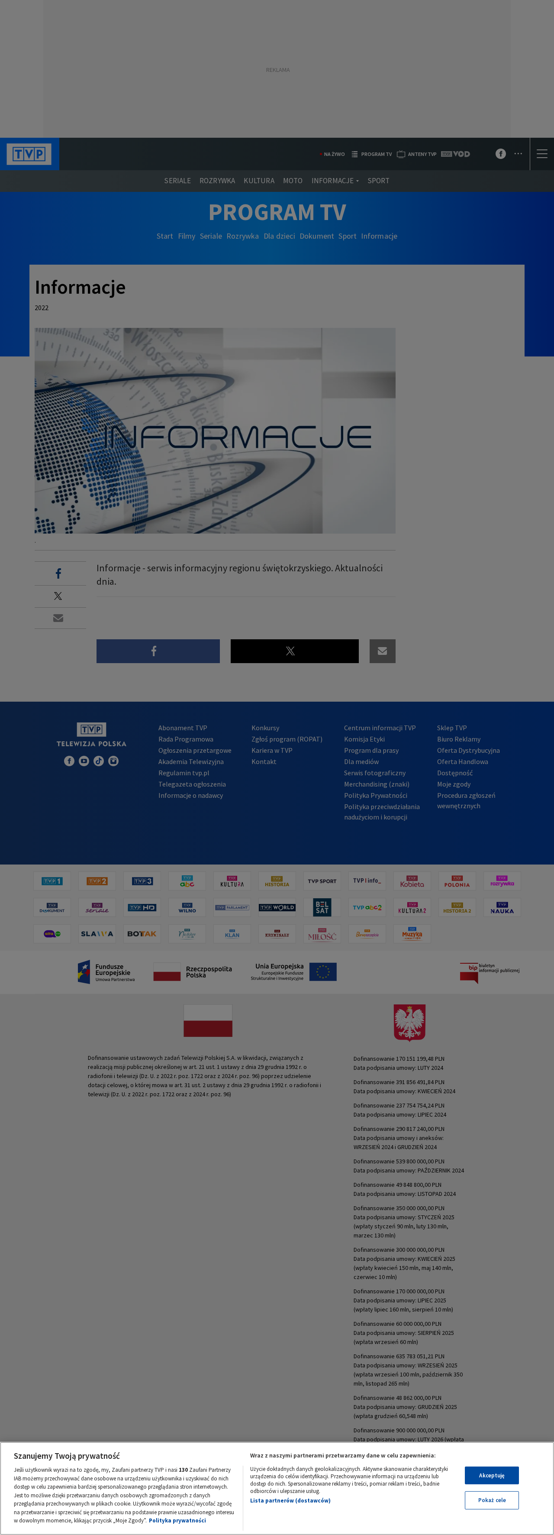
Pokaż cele (492, 1500)
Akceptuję (492, 1475)
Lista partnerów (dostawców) (290, 1500)
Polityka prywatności (177, 1520)
